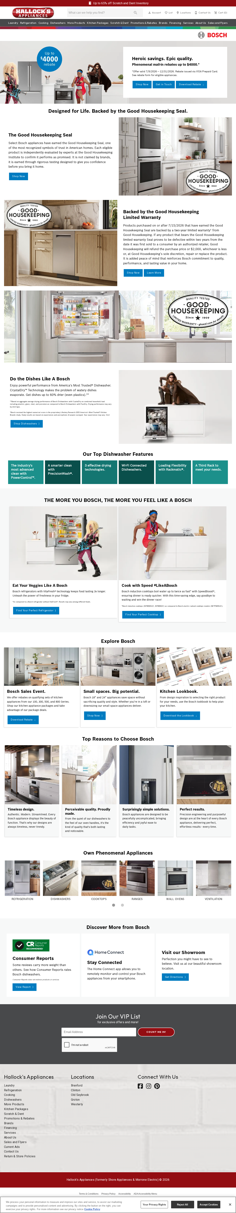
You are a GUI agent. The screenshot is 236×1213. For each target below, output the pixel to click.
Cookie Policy (92, 1209)
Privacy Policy (108, 1194)
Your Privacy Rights (154, 1204)
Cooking (43, 23)
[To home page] (32, 12)
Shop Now (142, 84)
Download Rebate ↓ (191, 84)
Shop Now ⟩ (95, 715)
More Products (76, 23)
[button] (149, 13)
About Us (200, 23)
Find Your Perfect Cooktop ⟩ (143, 614)
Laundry (13, 23)
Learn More (154, 272)
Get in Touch (164, 84)
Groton (75, 1099)
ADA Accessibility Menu (145, 1194)
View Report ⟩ (24, 987)
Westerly (77, 1104)
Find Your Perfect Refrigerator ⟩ (36, 610)
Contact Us (11, 1151)
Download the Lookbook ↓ (180, 715)
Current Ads (12, 1147)
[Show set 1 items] (122, 905)
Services (188, 23)
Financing (175, 23)
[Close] (230, 1204)
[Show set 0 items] (113, 905)
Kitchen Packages (97, 23)
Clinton (75, 1090)
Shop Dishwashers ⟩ (27, 423)
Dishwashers (58, 23)
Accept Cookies (209, 1204)
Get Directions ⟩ (175, 977)
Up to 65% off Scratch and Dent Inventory (121, 3)
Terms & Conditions (88, 1194)
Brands (163, 23)
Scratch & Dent (119, 23)
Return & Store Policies (19, 1156)
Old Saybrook (80, 1095)
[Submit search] (135, 12)
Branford (77, 1085)
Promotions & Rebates (144, 23)
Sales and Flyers (218, 23)
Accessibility (124, 1194)
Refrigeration (28, 23)
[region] (118, 1205)
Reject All (182, 1204)
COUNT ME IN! (156, 1031)
